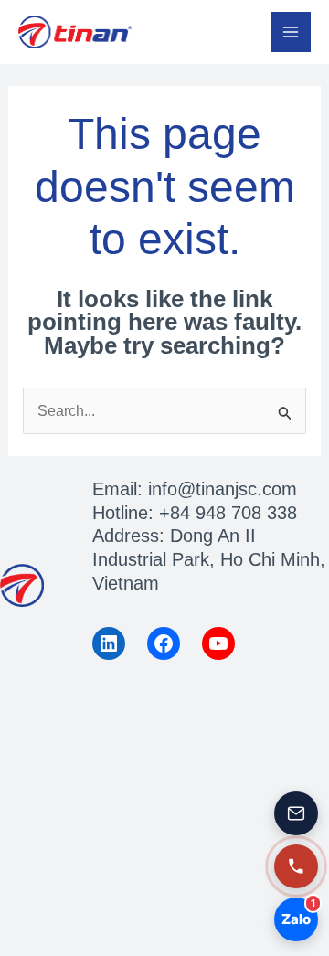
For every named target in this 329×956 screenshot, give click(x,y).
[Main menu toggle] (291, 32)
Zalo (298, 913)
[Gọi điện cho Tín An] (296, 866)
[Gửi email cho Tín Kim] (296, 813)
